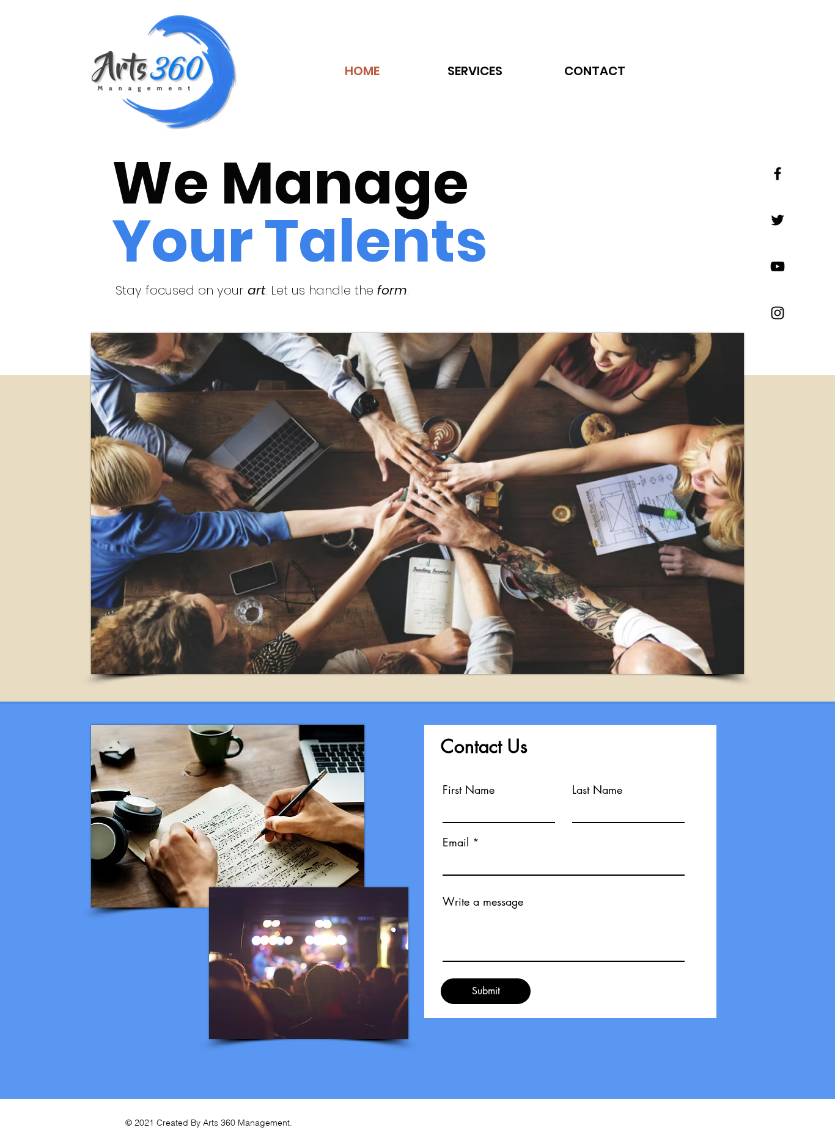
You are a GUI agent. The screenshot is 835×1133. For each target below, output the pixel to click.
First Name (469, 789)
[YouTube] (777, 266)
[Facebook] (777, 173)
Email (456, 842)
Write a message (483, 901)
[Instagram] (777, 312)
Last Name (597, 789)
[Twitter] (777, 220)
